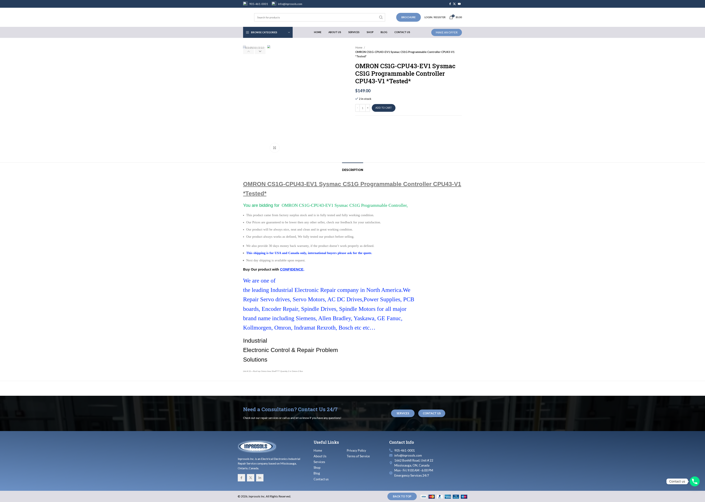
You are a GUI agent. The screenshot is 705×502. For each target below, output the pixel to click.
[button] (248, 51)
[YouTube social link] (459, 3)
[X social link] (454, 3)
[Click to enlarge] (274, 147)
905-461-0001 (258, 4)
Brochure (408, 17)
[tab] (352, 168)
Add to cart (383, 107)
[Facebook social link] (450, 3)
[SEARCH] (381, 17)
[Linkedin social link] (259, 477)
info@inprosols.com (290, 4)
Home (358, 47)
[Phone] (695, 481)
